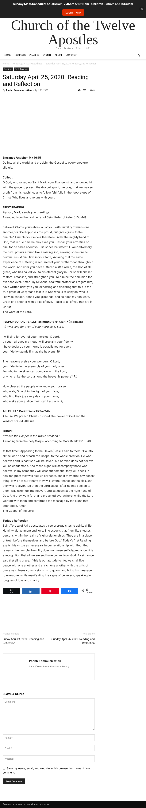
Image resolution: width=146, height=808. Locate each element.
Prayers (34, 55)
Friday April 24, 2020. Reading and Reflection (23, 641)
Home (7, 55)
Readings (20, 55)
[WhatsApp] (32, 99)
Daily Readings (34, 63)
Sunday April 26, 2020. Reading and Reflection (73, 641)
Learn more (73, 12)
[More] (42, 99)
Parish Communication (19, 90)
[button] (138, 56)
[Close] (141, 9)
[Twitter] (15, 99)
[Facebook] (6, 99)
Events (47, 55)
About (58, 55)
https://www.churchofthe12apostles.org (49, 666)
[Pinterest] (24, 99)
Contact (71, 55)
